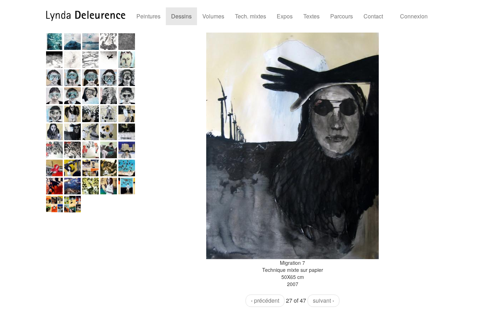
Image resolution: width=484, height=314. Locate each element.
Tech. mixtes (250, 16)
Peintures (148, 16)
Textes (311, 16)
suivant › (323, 300)
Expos (285, 16)
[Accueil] (88, 16)
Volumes (213, 16)
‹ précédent (265, 300)
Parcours (341, 16)
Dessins (181, 16)
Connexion (414, 16)
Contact (373, 16)
